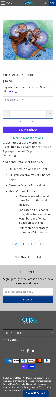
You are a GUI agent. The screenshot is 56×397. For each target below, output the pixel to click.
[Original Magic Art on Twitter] (33, 351)
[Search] (45, 3)
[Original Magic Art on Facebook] (28, 351)
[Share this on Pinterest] (31, 243)
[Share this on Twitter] (15, 243)
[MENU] (1, 3)
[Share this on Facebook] (23, 243)
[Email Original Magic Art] (22, 351)
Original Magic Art (17, 378)
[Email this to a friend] (39, 243)
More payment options (28, 138)
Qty (5, 107)
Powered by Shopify (21, 390)
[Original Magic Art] (28, 3)
